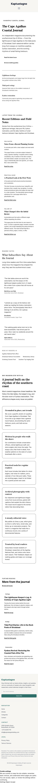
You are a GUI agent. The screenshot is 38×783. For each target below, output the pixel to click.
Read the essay (8, 612)
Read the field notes (10, 200)
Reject (8, 782)
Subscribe (19, 696)
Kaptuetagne (19, 3)
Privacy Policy (5, 740)
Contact (3, 717)
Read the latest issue (10, 57)
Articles (3, 712)
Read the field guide (10, 638)
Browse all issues (7, 585)
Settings (2, 782)
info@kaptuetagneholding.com (10, 732)
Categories (4, 714)
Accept (13, 782)
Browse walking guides (11, 62)
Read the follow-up (10, 234)
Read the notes (8, 166)
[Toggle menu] (19, 8)
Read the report (9, 663)
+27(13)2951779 (6, 730)
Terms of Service (6, 743)
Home (3, 709)
